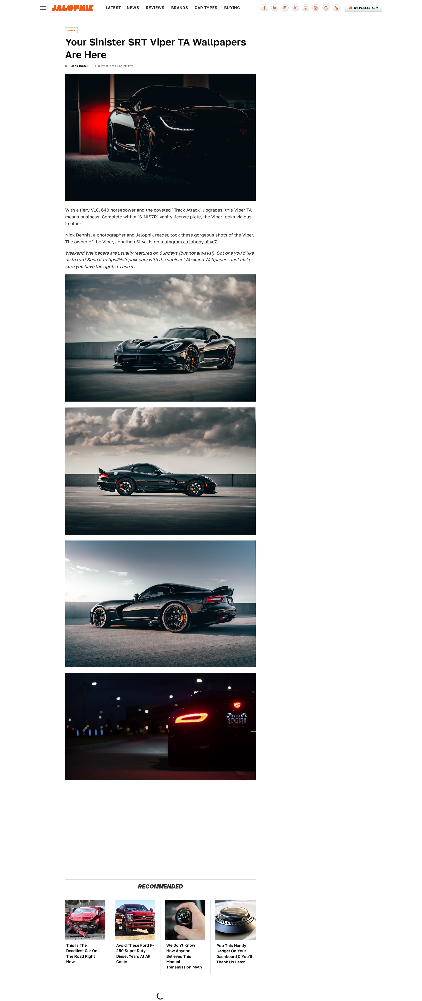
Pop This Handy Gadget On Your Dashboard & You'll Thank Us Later (234, 953)
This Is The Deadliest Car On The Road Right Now (81, 953)
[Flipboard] (285, 7)
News (133, 7)
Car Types (206, 7)
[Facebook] (264, 7)
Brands (179, 7)
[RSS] (336, 7)
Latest (113, 7)
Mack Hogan (80, 66)
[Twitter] (295, 7)
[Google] (326, 7)
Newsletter (366, 7)
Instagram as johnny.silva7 (188, 241)
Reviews (155, 7)
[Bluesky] (274, 7)
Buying (232, 7)
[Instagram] (315, 7)
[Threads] (305, 7)
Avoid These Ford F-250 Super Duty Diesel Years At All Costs (135, 953)
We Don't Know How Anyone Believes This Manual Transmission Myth (184, 956)
